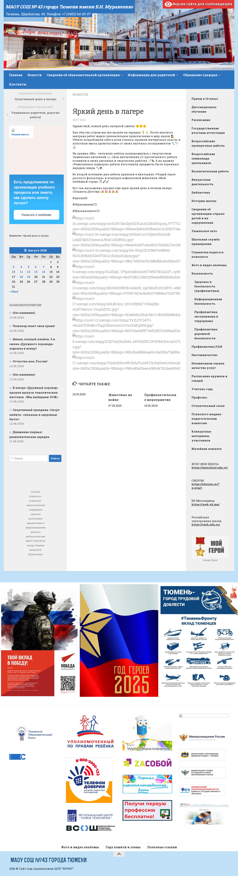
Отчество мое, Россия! (30, 361)
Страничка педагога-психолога (208, 254)
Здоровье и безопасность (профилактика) (206, 286)
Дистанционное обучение (204, 109)
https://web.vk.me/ (206, 504)
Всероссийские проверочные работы (208, 143)
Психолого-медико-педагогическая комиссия (207, 418)
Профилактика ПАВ (207, 346)
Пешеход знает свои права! (34, 326)
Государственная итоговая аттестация (208, 130)
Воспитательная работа (210, 171)
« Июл (13, 291)
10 (13, 272)
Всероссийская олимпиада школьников (203, 158)
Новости (35, 75)
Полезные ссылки (162, 847)
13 (35, 272)
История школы (204, 201)
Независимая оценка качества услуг (208, 365)
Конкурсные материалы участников (201, 436)
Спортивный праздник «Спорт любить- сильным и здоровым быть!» (34, 414)
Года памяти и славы (123, 847)
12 (28, 272)
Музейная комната (206, 449)
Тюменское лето (204, 231)
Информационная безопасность (208, 301)
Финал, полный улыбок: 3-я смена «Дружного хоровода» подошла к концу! (32, 343)
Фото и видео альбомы (209, 265)
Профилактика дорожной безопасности (205, 333)
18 (21, 277)
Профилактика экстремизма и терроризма (206, 316)
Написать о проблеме (37, 214)
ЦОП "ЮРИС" (63, 868)
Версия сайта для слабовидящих (202, 4)
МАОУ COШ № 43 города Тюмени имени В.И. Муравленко (69, 7)
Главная (15, 75)
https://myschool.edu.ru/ (210, 467)
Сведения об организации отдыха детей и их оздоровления (208, 215)
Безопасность (202, 273)
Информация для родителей (151, 75)
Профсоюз (199, 397)
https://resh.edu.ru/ (206, 524)
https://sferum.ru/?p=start (205, 486)
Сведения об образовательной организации (83, 75)
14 (43, 272)
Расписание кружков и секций (209, 378)
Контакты (17, 84)
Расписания (201, 120)
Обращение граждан (200, 75)
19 (28, 277)
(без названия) (24, 313)
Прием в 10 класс (205, 98)
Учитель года (202, 389)
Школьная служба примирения (206, 241)
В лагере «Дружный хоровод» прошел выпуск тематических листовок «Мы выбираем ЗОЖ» (33, 392)
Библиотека (201, 192)
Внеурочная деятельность (202, 182)
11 (21, 272)
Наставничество (205, 355)
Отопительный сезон (208, 406)
